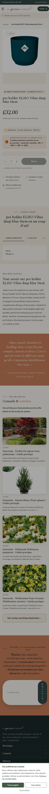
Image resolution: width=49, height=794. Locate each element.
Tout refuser (36, 785)
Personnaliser (24, 790)
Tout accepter (13, 785)
